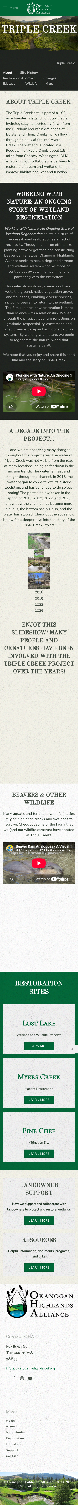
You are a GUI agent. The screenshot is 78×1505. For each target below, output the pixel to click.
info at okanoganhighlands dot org (30, 1368)
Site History (29, 72)
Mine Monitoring (19, 1432)
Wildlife (31, 83)
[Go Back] (73, 1049)
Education (10, 83)
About (7, 72)
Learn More (39, 1046)
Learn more (39, 1220)
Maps (49, 83)
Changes (49, 78)
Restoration (15, 1438)
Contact (12, 1456)
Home (10, 1421)
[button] (10, 8)
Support (12, 1450)
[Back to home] (39, 8)
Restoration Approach (19, 78)
